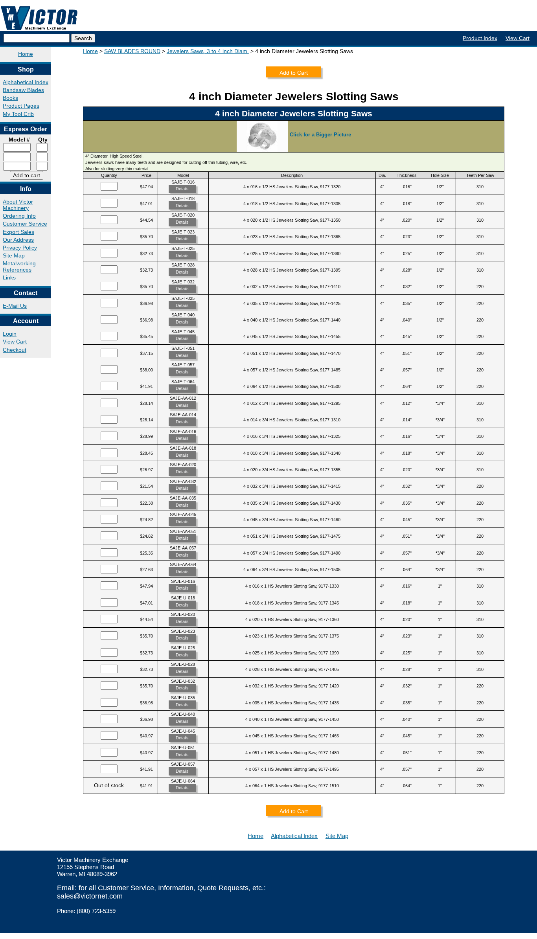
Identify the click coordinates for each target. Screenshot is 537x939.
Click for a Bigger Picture (320, 135)
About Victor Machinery (18, 204)
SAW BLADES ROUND (132, 51)
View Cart (518, 38)
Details (182, 188)
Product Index (480, 38)
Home (25, 54)
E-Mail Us (15, 306)
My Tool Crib (18, 114)
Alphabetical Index (25, 82)
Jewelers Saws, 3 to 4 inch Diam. (208, 51)
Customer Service (25, 224)
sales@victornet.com (90, 896)
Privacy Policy (20, 247)
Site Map (14, 255)
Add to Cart (294, 73)
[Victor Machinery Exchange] (39, 18)
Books (10, 98)
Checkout (14, 350)
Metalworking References (19, 266)
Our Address (18, 240)
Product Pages (21, 106)
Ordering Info (19, 216)
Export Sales (18, 232)
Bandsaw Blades (23, 90)
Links (9, 277)
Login (10, 334)
